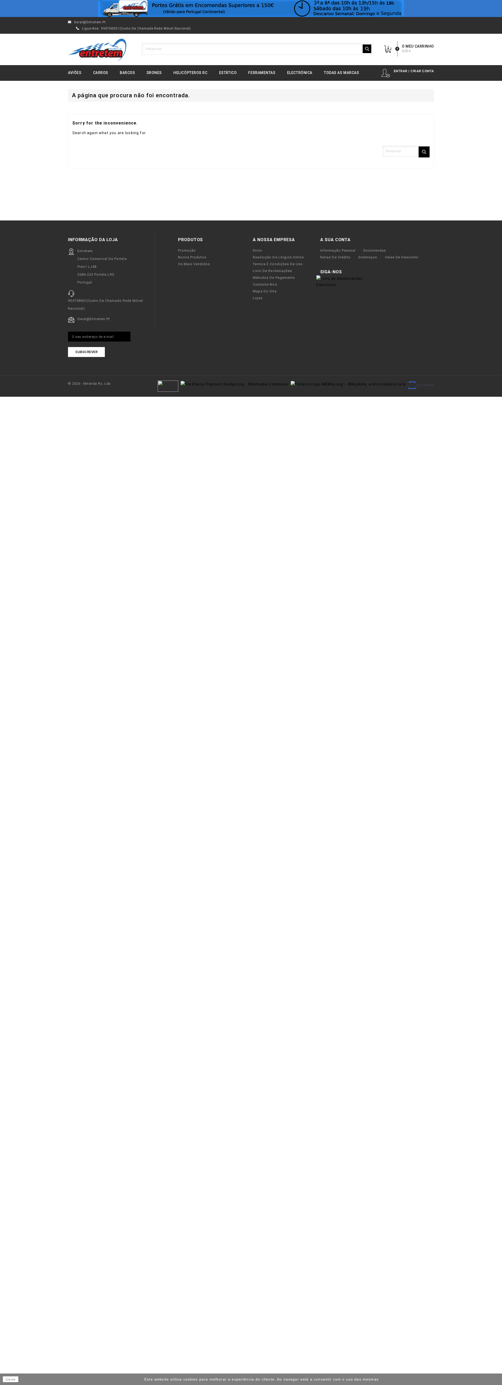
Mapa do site (264, 291)
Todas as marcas (341, 73)
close (10, 1379)
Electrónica (299, 73)
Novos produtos (192, 257)
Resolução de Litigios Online (278, 257)
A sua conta (335, 239)
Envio (257, 250)
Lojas (258, 298)
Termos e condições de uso (278, 264)
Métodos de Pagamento (274, 278)
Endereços (367, 257)
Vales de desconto (401, 257)
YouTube (357, 272)
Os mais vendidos (194, 264)
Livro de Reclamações (272, 271)
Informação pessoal (337, 250)
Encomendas (374, 250)
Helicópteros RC (190, 73)
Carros (100, 73)
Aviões (74, 73)
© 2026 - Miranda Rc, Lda (89, 383)
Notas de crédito (335, 257)
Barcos (127, 73)
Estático (228, 73)
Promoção (187, 250)
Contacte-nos (265, 284)
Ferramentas (261, 73)
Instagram (365, 272)
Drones (154, 73)
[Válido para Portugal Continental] (251, 8)
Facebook (349, 272)
